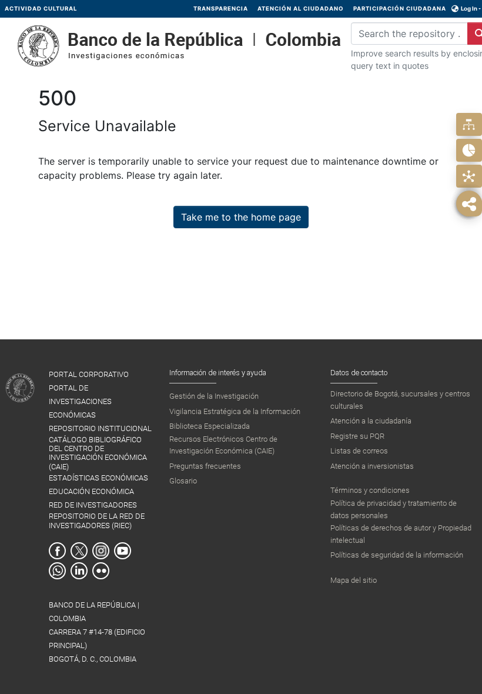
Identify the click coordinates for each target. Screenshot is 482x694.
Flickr (100, 570)
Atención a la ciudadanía (370, 420)
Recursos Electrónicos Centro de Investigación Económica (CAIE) (223, 445)
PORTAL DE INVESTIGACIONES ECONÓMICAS (80, 401)
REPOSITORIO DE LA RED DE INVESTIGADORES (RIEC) (97, 520)
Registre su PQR (357, 436)
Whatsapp (57, 570)
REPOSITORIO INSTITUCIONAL (100, 428)
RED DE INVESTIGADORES (93, 505)
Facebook (57, 550)
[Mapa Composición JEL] (469, 176)
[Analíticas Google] (469, 150)
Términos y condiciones (370, 490)
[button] (455, 9)
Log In (469, 8)
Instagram (100, 550)
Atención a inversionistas (372, 466)
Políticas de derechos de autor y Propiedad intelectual (400, 533)
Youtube (122, 550)
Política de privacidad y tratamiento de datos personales (393, 509)
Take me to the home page (241, 217)
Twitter (79, 550)
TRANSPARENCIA (220, 8)
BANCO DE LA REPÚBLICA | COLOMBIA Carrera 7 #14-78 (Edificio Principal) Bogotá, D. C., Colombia (97, 631)
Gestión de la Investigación (214, 396)
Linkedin (79, 570)
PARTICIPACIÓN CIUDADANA (399, 8)
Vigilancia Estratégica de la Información (234, 411)
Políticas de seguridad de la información (396, 554)
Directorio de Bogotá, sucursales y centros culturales (400, 399)
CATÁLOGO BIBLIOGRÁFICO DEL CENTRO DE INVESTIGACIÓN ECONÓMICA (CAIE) (98, 453)
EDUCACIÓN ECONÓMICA (91, 491)
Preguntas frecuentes (205, 466)
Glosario (183, 480)
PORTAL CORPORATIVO (89, 374)
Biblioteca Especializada (209, 426)
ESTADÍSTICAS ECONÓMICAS (98, 477)
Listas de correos (359, 450)
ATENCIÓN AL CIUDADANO (300, 8)
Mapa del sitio (353, 580)
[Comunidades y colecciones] (469, 124)
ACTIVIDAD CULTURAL (41, 8)
